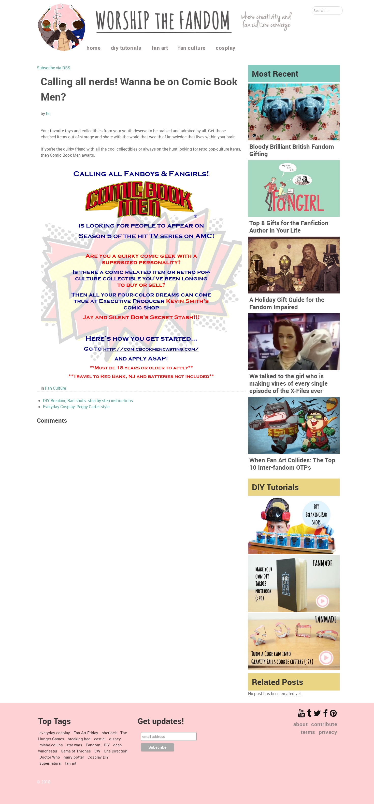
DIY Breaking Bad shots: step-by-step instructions (88, 400)
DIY (107, 744)
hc (48, 113)
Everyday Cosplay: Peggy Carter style (76, 406)
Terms (308, 731)
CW (97, 750)
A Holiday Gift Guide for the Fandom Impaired (286, 303)
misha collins (51, 744)
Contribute (324, 724)
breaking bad (79, 738)
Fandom (93, 744)
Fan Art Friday (86, 732)
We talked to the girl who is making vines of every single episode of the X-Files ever (288, 383)
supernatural (50, 763)
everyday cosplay (54, 732)
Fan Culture (55, 388)
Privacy (328, 731)
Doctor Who (49, 757)
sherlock (109, 732)
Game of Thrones (76, 750)
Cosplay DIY (98, 757)
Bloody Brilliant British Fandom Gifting (291, 150)
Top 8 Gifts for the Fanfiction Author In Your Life (288, 226)
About (300, 724)
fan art (70, 763)
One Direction (115, 750)
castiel (100, 738)
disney (115, 738)
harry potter (74, 757)
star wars (74, 744)
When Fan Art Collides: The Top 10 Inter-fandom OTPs (292, 463)
